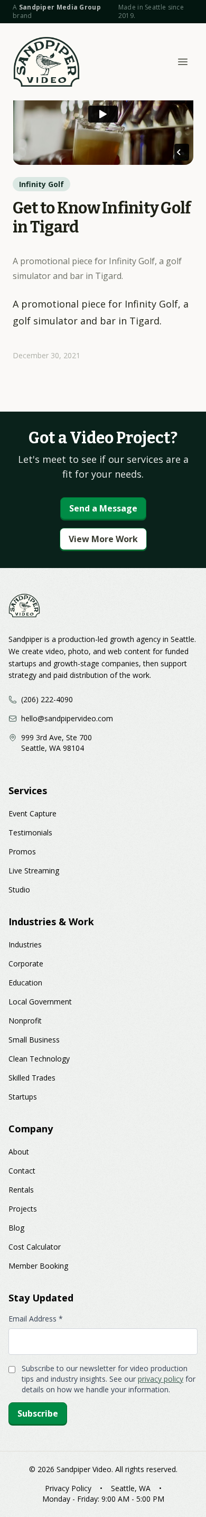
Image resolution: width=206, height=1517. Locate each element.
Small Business (34, 1040)
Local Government (40, 1002)
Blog (16, 1228)
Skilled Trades (31, 1078)
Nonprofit (25, 1021)
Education (25, 983)
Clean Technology (39, 1059)
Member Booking (38, 1266)
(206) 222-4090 (47, 699)
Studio (19, 890)
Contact (21, 1171)
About (18, 1152)
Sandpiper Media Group (60, 7)
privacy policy (160, 1379)
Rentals (21, 1190)
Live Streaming (33, 870)
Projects (22, 1209)
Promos (22, 851)
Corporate (25, 963)
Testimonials (30, 832)
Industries (25, 944)
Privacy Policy (68, 1488)
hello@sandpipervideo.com (67, 718)
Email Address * (35, 1319)
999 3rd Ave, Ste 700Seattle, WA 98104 (56, 742)
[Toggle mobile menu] (182, 61)
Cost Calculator (34, 1247)
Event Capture (32, 813)
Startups (22, 1097)
